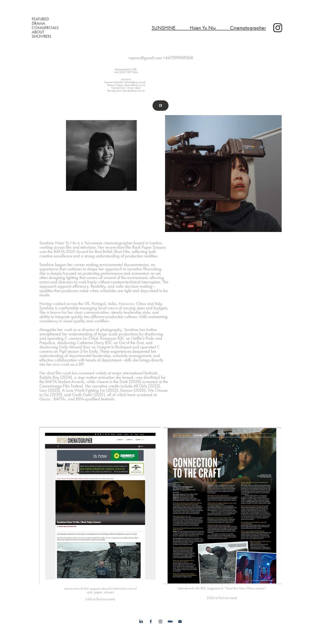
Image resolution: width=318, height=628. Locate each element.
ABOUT (38, 31)
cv (160, 105)
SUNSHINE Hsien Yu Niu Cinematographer (209, 28)
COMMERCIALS (45, 27)
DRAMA (38, 23)
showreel (41, 36)
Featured (40, 18)
